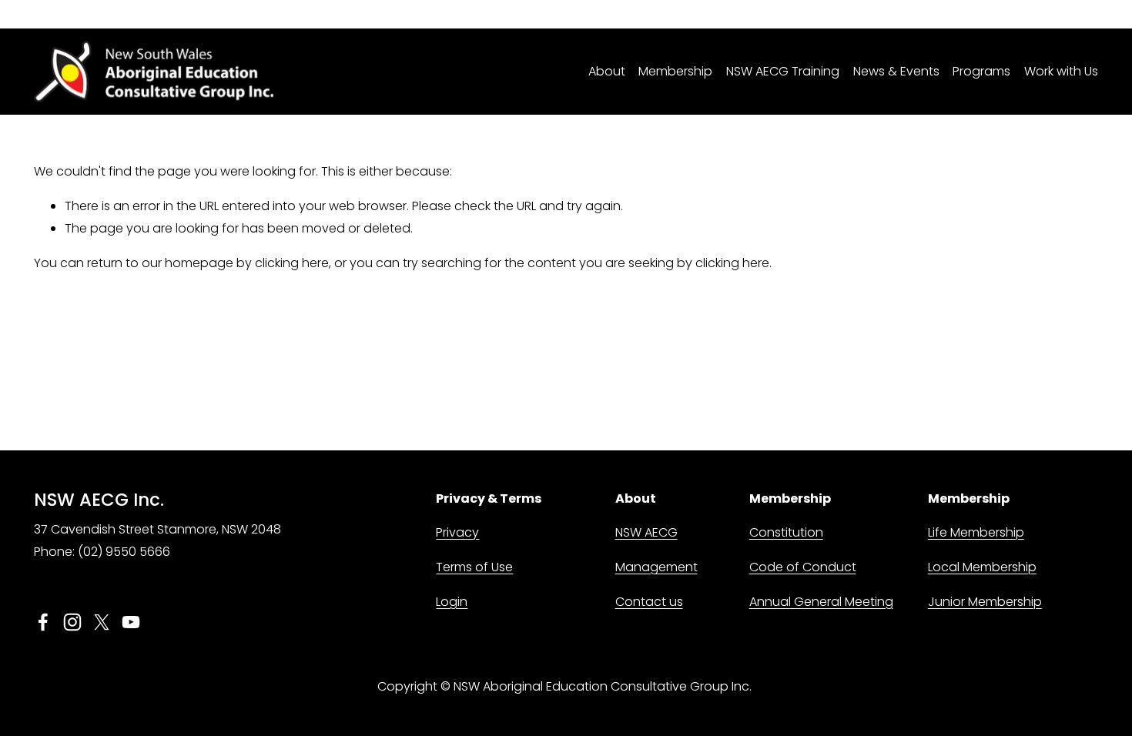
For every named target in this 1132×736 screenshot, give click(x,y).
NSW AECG (646, 532)
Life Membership (976, 532)
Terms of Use (474, 567)
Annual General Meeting (821, 602)
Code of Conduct (802, 567)
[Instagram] (72, 622)
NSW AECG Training (782, 71)
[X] (101, 622)
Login (451, 602)
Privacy (457, 532)
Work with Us (1061, 71)
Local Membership (982, 567)
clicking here (292, 263)
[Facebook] (43, 622)
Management (656, 567)
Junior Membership (985, 602)
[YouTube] (131, 622)
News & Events (896, 71)
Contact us (649, 602)
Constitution (786, 532)
